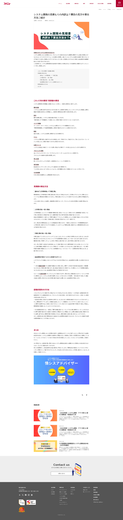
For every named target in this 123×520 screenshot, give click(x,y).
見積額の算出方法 (42, 73)
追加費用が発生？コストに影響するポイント (51, 82)
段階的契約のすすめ (43, 84)
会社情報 (68, 3)
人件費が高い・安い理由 (46, 77)
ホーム (60, 3)
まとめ (39, 86)
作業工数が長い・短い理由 (46, 79)
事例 (84, 3)
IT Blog (109, 9)
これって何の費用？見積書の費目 (46, 71)
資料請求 (92, 3)
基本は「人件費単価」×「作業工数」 (49, 75)
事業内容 (76, 3)
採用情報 (109, 3)
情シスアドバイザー (87, 491)
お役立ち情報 (100, 3)
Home (100, 9)
